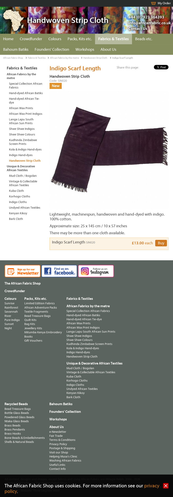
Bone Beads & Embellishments (25, 438)
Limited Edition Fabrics (39, 303)
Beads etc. (143, 39)
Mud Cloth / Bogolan (23, 176)
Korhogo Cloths (19, 196)
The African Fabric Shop (23, 283)
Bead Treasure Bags (37, 316)
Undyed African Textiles (24, 208)
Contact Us (137, 28)
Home (8, 39)
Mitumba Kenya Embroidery (43, 332)
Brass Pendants (15, 429)
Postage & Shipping (62, 448)
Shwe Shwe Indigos (22, 129)
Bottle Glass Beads (17, 413)
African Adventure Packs (40, 307)
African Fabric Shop (13, 57)
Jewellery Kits (33, 328)
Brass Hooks (13, 433)
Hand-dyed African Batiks (26, 93)
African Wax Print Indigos (25, 114)
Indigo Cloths (18, 202)
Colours (54, 39)
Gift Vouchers (33, 340)
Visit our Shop (58, 452)
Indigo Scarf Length (122, 57)
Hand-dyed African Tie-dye (24, 100)
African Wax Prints (21, 108)
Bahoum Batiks (15, 49)
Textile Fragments (36, 312)
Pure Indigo (12, 320)
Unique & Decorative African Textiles (21, 168)
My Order (164, 3)
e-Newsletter (57, 432)
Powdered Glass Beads (19, 417)
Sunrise (9, 303)
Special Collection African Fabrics (25, 85)
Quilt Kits (30, 320)
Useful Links (57, 465)
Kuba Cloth (16, 191)
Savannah (11, 312)
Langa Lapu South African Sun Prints (21, 121)
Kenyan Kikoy (18, 213)
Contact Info (57, 469)
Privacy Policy (58, 444)
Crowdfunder (31, 39)
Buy (161, 243)
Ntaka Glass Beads (17, 421)
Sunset (9, 324)
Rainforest (11, 307)
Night (8, 328)
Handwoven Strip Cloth (95, 57)
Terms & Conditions (62, 440)
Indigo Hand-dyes (21, 155)
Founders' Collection (52, 49)
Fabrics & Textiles (113, 39)
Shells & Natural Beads (19, 442)
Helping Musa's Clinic (63, 456)
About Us (108, 49)
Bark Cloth (16, 219)
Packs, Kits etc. (80, 39)
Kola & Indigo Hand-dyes (25, 149)
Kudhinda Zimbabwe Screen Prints (23, 142)
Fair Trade (56, 436)
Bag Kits (29, 324)
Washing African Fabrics (65, 460)
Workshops (84, 49)
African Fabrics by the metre (64, 57)
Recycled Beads (16, 404)
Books (28, 336)
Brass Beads (12, 425)
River (8, 316)
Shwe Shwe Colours (22, 134)
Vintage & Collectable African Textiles (23, 183)
